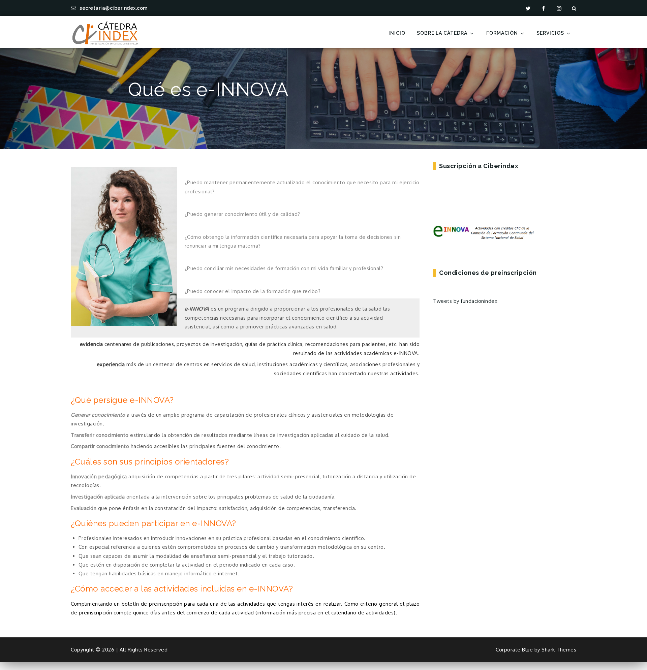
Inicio (397, 33)
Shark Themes (559, 649)
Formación (502, 33)
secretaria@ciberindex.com (114, 8)
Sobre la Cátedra (442, 33)
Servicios (550, 33)
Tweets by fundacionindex (465, 301)
